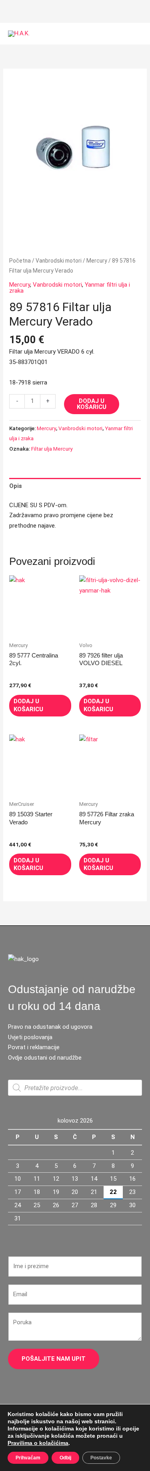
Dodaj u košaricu (91, 404)
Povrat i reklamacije (34, 1047)
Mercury (96, 260)
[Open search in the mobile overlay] (75, 1088)
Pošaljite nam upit (54, 1358)
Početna (20, 260)
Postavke (101, 1458)
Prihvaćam (28, 1458)
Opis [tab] (15, 486)
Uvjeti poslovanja (30, 1037)
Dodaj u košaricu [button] (28, 705)
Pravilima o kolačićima (38, 1443)
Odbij (65, 1458)
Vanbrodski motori (59, 260)
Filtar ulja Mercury (51, 448)
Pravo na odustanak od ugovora (50, 1026)
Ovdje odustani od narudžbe (45, 1057)
